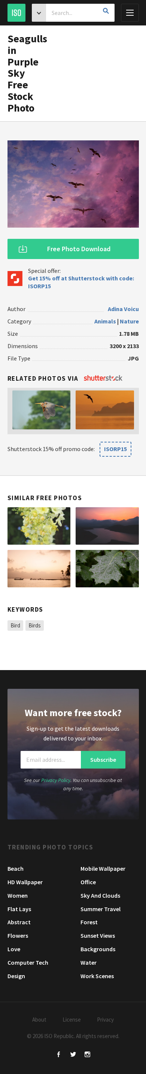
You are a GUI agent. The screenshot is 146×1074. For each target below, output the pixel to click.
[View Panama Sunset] (39, 568)
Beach (15, 868)
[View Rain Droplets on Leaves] (107, 568)
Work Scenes (97, 976)
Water (88, 962)
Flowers (17, 935)
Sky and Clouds (100, 895)
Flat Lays (19, 909)
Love (13, 949)
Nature (129, 321)
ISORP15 (115, 449)
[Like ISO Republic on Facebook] (59, 1055)
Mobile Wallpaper (102, 868)
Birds (34, 625)
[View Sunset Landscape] (107, 526)
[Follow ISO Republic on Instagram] (87, 1055)
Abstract (19, 922)
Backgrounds (97, 949)
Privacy (105, 1019)
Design (16, 976)
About (39, 1019)
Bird (15, 625)
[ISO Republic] (16, 13)
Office (88, 882)
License (72, 1019)
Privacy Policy (55, 780)
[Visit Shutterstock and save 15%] (103, 378)
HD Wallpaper (25, 882)
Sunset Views (97, 935)
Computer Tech (27, 962)
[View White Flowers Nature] (39, 526)
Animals (105, 321)
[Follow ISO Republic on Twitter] (73, 1055)
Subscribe (103, 759)
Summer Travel (100, 909)
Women (17, 895)
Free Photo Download (78, 248)
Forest (89, 922)
